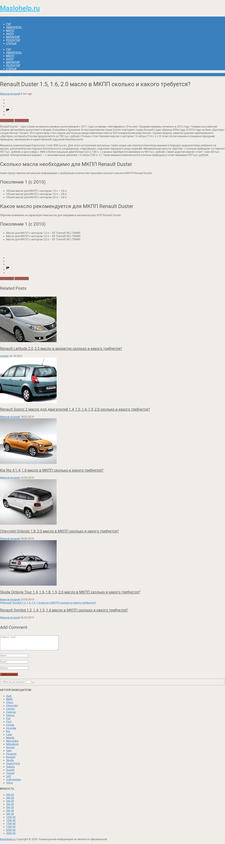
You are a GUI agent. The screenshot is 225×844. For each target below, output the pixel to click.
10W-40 (10, 820)
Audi (8, 696)
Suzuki (10, 769)
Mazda (10, 737)
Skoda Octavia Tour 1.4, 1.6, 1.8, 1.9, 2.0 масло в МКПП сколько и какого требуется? (70, 592)
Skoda (10, 760)
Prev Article (7, 120)
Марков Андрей (10, 93)
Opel (9, 750)
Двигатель (14, 27)
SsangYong (13, 763)
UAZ (8, 776)
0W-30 (10, 797)
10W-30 (10, 817)
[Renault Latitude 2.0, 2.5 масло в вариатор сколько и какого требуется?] (112, 320)
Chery (9, 702)
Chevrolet (12, 705)
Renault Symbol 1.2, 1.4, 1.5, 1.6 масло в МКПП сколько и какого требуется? (64, 610)
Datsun (10, 715)
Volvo (9, 782)
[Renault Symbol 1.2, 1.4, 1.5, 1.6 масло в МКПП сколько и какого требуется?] (112, 602)
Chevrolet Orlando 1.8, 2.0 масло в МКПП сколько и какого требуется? (59, 531)
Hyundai (11, 728)
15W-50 (10, 826)
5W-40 (10, 810)
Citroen (10, 708)
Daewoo (11, 712)
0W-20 (10, 794)
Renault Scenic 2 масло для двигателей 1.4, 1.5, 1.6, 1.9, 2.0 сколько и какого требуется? (75, 409)
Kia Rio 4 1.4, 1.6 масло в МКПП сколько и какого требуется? (51, 470)
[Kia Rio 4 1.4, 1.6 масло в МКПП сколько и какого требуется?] (112, 441)
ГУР (8, 24)
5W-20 (10, 804)
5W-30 (10, 807)
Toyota (10, 773)
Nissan (10, 747)
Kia (8, 731)
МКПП (10, 30)
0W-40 (10, 801)
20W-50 (10, 833)
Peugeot (11, 753)
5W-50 (10, 814)
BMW (9, 699)
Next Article (22, 120)
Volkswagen (13, 779)
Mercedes (12, 741)
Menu (3, 18)
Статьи (11, 43)
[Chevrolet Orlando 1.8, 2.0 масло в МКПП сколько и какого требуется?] (112, 502)
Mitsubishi (12, 744)
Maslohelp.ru (20, 8)
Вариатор (13, 37)
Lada (9, 734)
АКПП (10, 33)
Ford (8, 721)
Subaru (10, 766)
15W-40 (10, 823)
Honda (10, 724)
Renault (4, 74)
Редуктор (13, 40)
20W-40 (10, 830)
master (4, 356)
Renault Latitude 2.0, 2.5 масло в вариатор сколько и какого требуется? (61, 348)
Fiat (8, 718)
